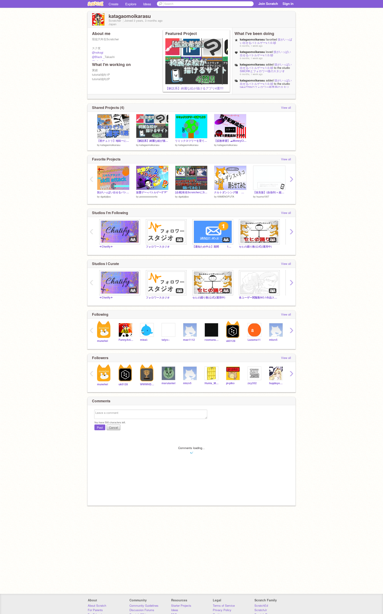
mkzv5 (273, 340)
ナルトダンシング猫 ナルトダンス (230, 192)
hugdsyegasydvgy (276, 383)
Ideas (147, 4)
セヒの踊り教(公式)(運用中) (255, 246)
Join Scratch (268, 3)
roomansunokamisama (212, 340)
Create (113, 4)
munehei (102, 341)
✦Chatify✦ (106, 246)
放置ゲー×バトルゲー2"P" (152, 192)
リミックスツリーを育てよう (191, 141)
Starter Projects (181, 605)
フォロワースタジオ (158, 246)
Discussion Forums (141, 610)
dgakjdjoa (105, 196)
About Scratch (97, 605)
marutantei (168, 383)
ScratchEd (261, 605)
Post (100, 427)
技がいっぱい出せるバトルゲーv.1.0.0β (266, 41)
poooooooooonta (148, 196)
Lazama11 (254, 340)
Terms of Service (224, 605)
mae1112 (189, 340)
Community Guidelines (143, 605)
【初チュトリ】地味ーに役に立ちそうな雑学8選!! (113, 141)
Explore (130, 4)
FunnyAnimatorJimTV (126, 340)
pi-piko (230, 383)
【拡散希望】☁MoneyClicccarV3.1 (230, 141)
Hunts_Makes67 (212, 383)
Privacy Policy (222, 610)
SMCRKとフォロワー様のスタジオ (262, 71)
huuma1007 (262, 196)
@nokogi (97, 52)
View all (286, 107)
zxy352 (252, 383)
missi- (144, 340)
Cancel (113, 427)
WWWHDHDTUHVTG (147, 384)
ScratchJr (260, 610)
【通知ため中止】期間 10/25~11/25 (212, 246)
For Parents (95, 610)
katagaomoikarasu (252, 64)
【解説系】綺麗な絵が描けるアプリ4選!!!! (194, 88)
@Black (97, 57)
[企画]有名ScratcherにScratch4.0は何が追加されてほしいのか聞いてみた (191, 192)
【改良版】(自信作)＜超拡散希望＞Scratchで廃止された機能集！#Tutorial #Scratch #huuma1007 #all (269, 192)
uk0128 (230, 341)
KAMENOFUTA (225, 196)
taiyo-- (166, 340)
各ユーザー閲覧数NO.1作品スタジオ (259, 297)
